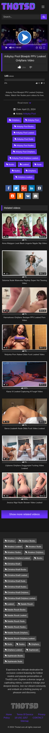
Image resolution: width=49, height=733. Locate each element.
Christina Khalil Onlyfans (17, 592)
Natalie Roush (27, 604)
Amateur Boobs (28, 541)
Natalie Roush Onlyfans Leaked (21, 638)
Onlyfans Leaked (25, 177)
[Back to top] (41, 725)
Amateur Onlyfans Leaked (18, 558)
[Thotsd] (20, 6)
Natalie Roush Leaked (16, 615)
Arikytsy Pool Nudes (25, 145)
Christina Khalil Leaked (17, 575)
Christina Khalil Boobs (16, 569)
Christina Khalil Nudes (16, 587)
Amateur (11, 541)
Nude (39, 164)
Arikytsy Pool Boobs (25, 126)
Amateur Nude (35, 546)
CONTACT (38, 718)
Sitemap (25, 721)
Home (9, 714)
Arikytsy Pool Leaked (25, 133)
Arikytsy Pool (29, 114)
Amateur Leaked (14, 546)
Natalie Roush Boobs (16, 610)
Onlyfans (15, 120)
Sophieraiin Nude (14, 661)
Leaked (25, 164)
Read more (23, 103)
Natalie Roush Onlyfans (17, 632)
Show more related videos (24, 514)
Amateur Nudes (14, 552)
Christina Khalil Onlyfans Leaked (21, 598)
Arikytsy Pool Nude (25, 139)
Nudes (17, 171)
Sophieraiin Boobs (15, 656)
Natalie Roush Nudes (16, 627)
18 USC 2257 (21, 718)
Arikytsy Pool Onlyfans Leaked (25, 158)
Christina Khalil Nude (16, 581)
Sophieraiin (34, 650)
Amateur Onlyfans (35, 552)
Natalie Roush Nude (16, 621)
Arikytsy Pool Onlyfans (25, 152)
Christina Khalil (13, 564)
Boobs (11, 164)
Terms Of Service (25, 714)
